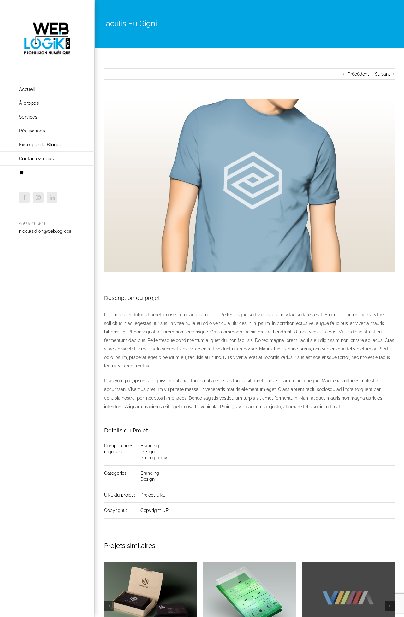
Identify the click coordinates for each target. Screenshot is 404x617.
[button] (109, 606)
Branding (149, 445)
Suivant (382, 74)
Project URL (152, 494)
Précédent (358, 74)
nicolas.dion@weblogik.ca (45, 231)
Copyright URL (155, 510)
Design (147, 451)
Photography (153, 457)
